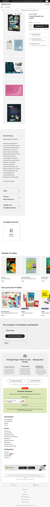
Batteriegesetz (7, 442)
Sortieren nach (6, 342)
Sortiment (3, 10)
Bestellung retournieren (9, 435)
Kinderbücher (17, 10)
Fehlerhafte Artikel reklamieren (11, 436)
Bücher (7, 10)
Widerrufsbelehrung (25, 497)
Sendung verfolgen (8, 433)
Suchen (8, 7)
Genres (11, 10)
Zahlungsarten (7, 438)
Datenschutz (25, 494)
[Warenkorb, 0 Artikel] (48, 4)
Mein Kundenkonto (8, 421)
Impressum (25, 489)
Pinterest (37, 485)
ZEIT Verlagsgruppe (8, 419)
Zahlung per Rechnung (9, 440)
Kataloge (6, 423)
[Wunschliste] (46, 4)
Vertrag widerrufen (8, 444)
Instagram (14, 485)
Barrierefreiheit (25, 499)
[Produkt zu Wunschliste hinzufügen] (31, 26)
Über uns (6, 425)
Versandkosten (7, 431)
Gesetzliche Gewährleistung (10, 446)
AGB (25, 492)
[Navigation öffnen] (1, 7)
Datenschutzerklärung (28, 410)
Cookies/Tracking (25, 502)
